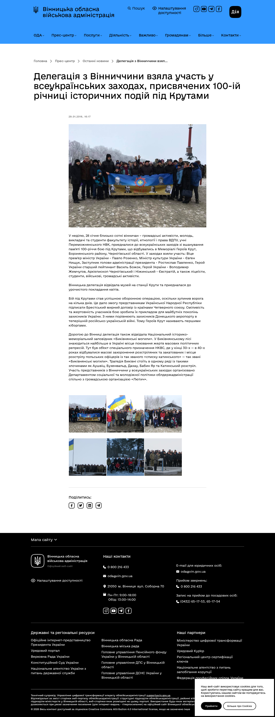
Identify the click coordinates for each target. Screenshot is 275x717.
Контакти (230, 35)
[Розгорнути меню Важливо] (156, 35)
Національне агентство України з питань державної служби (58, 671)
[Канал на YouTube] (204, 9)
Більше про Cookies (239, 706)
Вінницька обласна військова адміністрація (78, 12)
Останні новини (96, 61)
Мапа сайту (42, 540)
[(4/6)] (87, 457)
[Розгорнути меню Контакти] (240, 35)
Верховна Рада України (50, 656)
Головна (40, 61)
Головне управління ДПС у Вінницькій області (133, 665)
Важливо (147, 35)
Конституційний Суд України (55, 662)
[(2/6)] (125, 414)
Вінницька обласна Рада (121, 640)
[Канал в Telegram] (211, 9)
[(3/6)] (163, 414)
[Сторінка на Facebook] (219, 9)
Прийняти (211, 706)
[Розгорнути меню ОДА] (43, 35)
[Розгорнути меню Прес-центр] (75, 35)
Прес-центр (62, 35)
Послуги (92, 35)
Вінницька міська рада (120, 646)
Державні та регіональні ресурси (63, 633)
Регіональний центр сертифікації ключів (205, 659)
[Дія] (235, 12)
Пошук (138, 8)
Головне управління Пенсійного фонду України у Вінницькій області (133, 654)
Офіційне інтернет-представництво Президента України (61, 642)
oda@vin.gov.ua (193, 571)
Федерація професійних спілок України (210, 678)
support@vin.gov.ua (158, 695)
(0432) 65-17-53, (193, 601)
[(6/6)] (163, 457)
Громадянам (176, 35)
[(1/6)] (87, 414)
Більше (205, 35)
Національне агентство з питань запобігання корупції (204, 670)
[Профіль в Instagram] (196, 9)
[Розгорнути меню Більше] (213, 35)
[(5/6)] (125, 457)
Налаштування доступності (172, 10)
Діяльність (119, 35)
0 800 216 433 (191, 586)
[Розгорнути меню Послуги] (101, 35)
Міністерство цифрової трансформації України (209, 643)
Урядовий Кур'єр (190, 651)
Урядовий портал (45, 650)
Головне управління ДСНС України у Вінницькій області (131, 675)
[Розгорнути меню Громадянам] (189, 35)
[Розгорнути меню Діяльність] (130, 35)
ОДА (38, 35)
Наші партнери (191, 633)
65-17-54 (213, 601)
